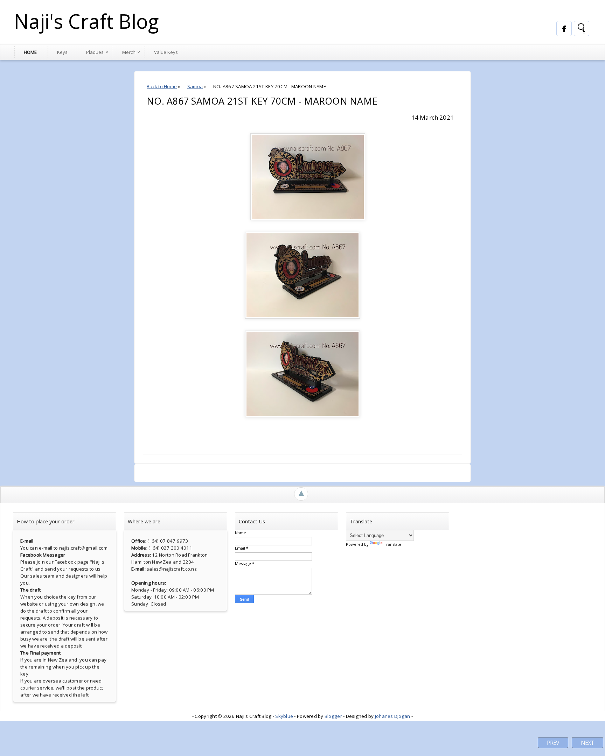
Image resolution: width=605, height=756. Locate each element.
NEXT (587, 743)
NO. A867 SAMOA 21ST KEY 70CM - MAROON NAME (262, 101)
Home (30, 52)
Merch (128, 52)
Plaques (95, 52)
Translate (392, 544)
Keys (62, 52)
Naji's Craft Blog (86, 21)
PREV (553, 743)
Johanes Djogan (392, 716)
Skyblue (284, 716)
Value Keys (166, 52)
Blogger (333, 716)
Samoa (195, 86)
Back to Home (162, 86)
